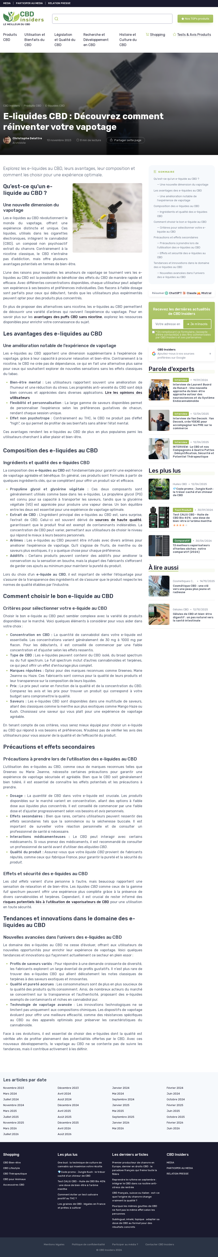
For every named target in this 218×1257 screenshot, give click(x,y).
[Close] (186, 616)
